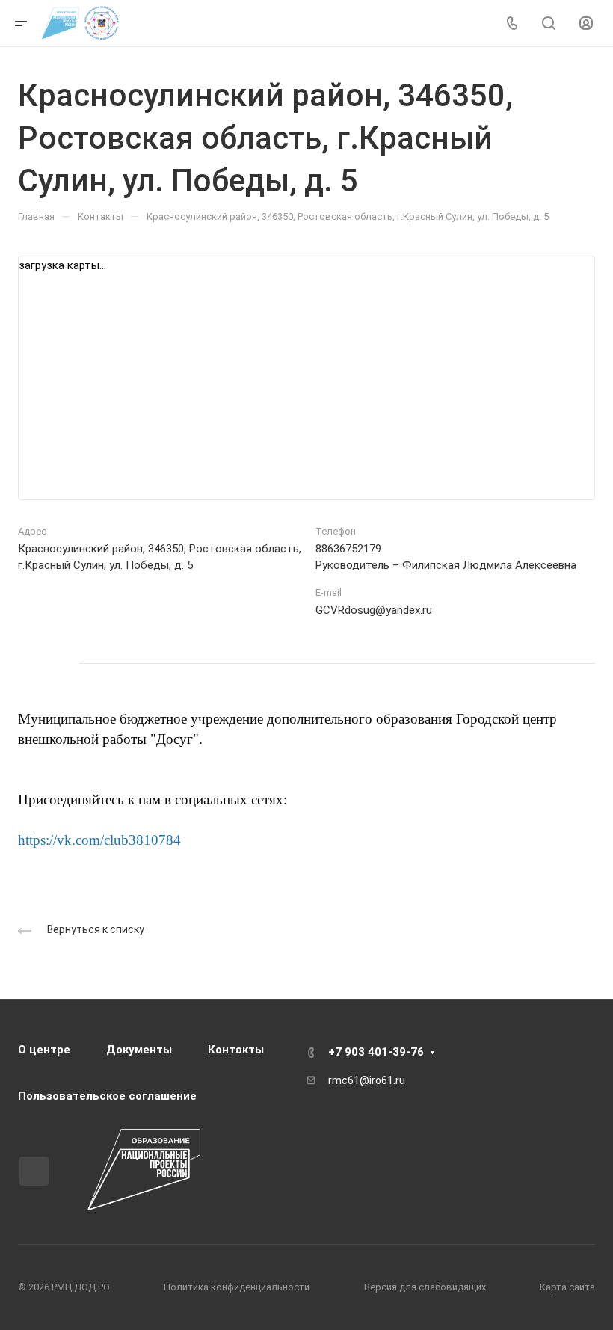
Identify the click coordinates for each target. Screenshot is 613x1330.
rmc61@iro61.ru (366, 1080)
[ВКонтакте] (32, 663)
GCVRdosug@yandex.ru (373, 610)
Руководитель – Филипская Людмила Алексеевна (445, 565)
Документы (139, 1049)
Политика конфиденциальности (236, 1287)
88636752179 (348, 548)
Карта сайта (567, 1287)
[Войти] (586, 23)
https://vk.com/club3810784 (99, 840)
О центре (44, 1049)
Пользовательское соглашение (107, 1096)
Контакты (236, 1049)
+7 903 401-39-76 (376, 1052)
